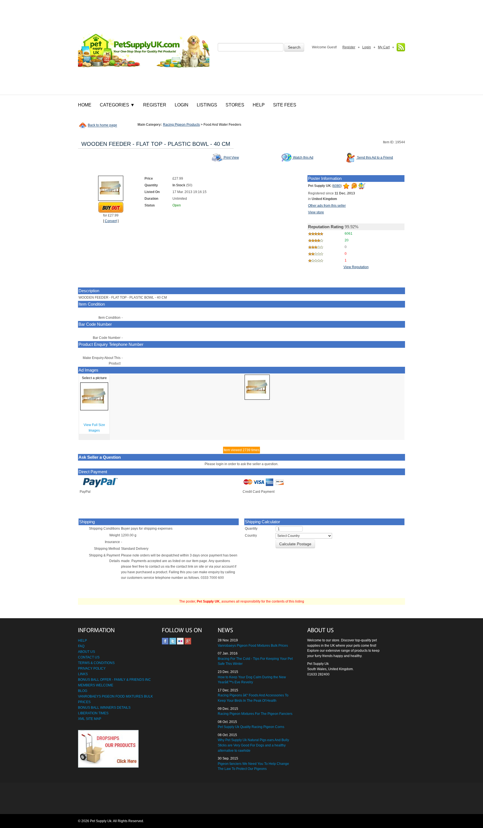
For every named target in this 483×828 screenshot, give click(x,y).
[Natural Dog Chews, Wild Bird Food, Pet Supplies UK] (143, 47)
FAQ (81, 646)
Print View (231, 158)
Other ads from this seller (327, 206)
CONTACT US (89, 657)
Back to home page (102, 125)
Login (366, 47)
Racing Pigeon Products (181, 125)
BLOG (82, 691)
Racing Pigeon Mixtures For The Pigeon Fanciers (255, 714)
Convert (111, 221)
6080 (337, 186)
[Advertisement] (241, 798)
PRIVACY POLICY (92, 668)
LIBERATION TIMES (93, 713)
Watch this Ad (302, 158)
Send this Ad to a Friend (374, 158)
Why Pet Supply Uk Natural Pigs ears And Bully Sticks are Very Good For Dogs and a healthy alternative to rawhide (253, 745)
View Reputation (356, 267)
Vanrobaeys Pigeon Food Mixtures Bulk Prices (253, 646)
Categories (117, 105)
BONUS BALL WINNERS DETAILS (104, 708)
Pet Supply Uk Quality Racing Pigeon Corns (251, 727)
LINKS (83, 674)
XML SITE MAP (89, 719)
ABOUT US (86, 652)
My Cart (384, 47)
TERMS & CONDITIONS (96, 663)
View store (316, 212)
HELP (82, 641)
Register (348, 47)
